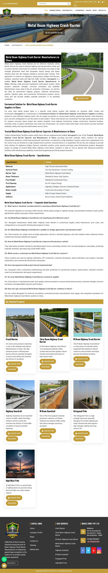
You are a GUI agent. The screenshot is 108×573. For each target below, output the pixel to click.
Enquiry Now (15, 364)
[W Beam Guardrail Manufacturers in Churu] (54, 394)
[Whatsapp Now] (4, 559)
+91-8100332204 (10, 4)
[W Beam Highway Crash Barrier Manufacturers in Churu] (87, 322)
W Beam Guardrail (47, 411)
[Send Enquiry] (4, 565)
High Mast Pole (12, 480)
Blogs (32, 537)
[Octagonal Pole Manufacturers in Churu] (87, 394)
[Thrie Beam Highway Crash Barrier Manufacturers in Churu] (54, 322)
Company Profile (55, 10)
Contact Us (102, 10)
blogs (95, 10)
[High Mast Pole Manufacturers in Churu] (20, 464)
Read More (12, 369)
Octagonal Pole (80, 411)
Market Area (34, 549)
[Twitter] (99, 2)
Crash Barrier (12, 339)
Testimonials (79, 10)
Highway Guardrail (14, 411)
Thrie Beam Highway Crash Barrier (51, 340)
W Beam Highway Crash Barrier (86, 339)
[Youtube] (102, 2)
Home (46, 10)
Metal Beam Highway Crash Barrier (65, 545)
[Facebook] (95, 2)
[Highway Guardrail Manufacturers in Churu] (20, 394)
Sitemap (33, 545)
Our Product (17, 45)
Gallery (88, 10)
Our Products (67, 10)
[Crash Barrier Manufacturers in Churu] (20, 322)
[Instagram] (75, 5)
